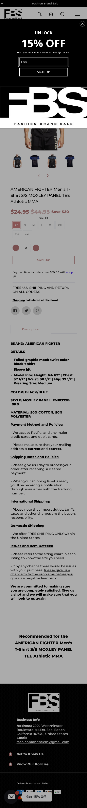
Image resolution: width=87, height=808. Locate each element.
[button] (82, 23)
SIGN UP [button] (43, 72)
